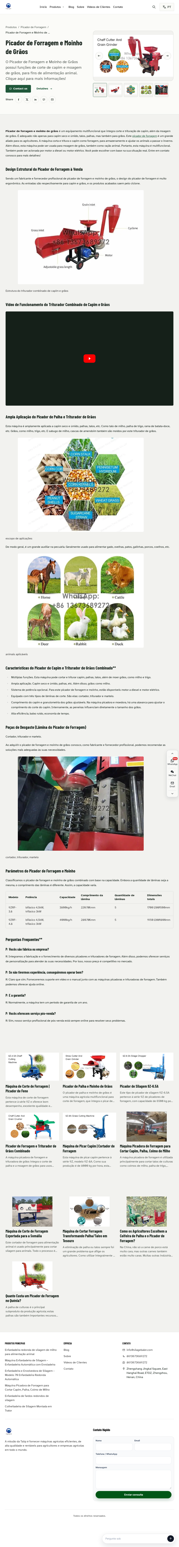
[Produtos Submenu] (63, 7)
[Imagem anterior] (99, 56)
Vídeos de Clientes (98, 7)
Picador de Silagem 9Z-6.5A (139, 1086)
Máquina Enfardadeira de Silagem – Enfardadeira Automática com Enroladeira (30, 1362)
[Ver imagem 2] (115, 90)
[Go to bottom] (172, 793)
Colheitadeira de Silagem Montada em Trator (28, 1408)
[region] (89, 909)
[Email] (52, 99)
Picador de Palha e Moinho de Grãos (87, 1086)
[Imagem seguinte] (167, 56)
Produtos (55, 7)
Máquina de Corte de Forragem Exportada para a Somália (27, 1233)
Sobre (80, 7)
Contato (118, 7)
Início (43, 7)
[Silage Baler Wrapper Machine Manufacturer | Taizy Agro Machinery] (8, 6)
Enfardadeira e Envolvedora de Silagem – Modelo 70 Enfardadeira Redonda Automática (30, 1375)
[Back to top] (172, 753)
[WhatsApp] (43, 99)
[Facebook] (18, 99)
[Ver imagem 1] (100, 90)
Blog (71, 7)
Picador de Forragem (33, 27)
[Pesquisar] (154, 6)
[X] (27, 99)
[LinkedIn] (35, 99)
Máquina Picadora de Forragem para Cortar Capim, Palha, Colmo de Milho (145, 1148)
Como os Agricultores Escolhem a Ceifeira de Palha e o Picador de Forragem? (143, 1236)
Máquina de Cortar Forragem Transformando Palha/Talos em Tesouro (85, 1236)
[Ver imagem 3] (131, 90)
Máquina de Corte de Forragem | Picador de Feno (27, 1088)
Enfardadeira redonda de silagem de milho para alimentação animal (31, 1352)
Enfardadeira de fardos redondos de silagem (27, 1398)
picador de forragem (144, 136)
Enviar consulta (133, 1494)
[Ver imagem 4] (146, 90)
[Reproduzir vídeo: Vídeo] (89, 358)
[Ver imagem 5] (162, 90)
